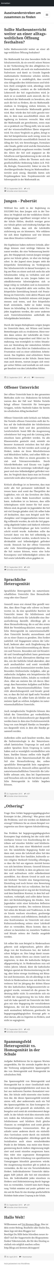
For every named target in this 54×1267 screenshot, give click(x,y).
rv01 (28, 1205)
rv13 (28, 188)
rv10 (28, 377)
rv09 (28, 567)
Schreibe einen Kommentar (17, 191)
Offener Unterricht (21, 387)
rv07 (28, 793)
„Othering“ (14, 805)
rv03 (28, 1029)
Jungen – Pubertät (20, 200)
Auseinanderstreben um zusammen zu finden (22, 15)
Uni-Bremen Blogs (31, 1224)
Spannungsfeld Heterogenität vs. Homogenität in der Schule (22, 1048)
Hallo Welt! (14, 1217)
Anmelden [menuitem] (5, 3)
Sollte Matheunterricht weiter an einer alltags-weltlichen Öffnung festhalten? (25, 36)
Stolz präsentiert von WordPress (16, 1263)
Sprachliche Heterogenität (17, 581)
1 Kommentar (39, 377)
